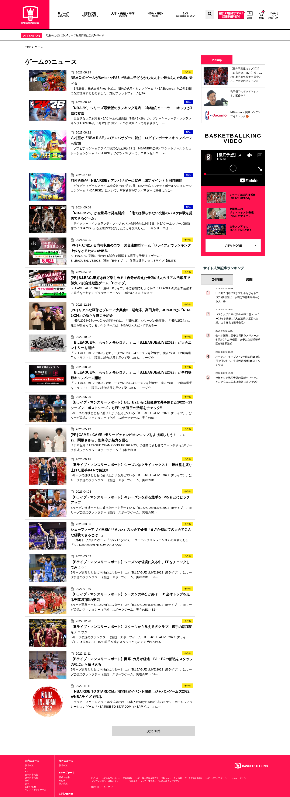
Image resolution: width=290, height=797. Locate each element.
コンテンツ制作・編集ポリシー (106, 781)
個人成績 (63, 783)
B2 (26, 771)
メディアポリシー (220, 778)
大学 (27, 784)
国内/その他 (30, 787)
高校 (27, 780)
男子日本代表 (31, 774)
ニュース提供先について (134, 781)
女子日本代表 (31, 777)
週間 (249, 279)
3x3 (185, 14)
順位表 (62, 780)
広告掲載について (131, 778)
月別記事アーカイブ (101, 787)
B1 (26, 768)
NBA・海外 (155, 14)
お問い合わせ (66, 793)
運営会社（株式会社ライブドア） (164, 781)
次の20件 (153, 731)
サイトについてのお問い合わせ (106, 778)
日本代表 (90, 14)
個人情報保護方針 (150, 778)
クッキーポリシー (239, 778)
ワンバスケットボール (35, 790)
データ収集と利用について (197, 778)
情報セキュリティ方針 (171, 778)
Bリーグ (63, 14)
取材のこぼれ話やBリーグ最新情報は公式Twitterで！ (76, 35)
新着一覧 (29, 765)
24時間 (217, 279)
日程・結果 (64, 777)
